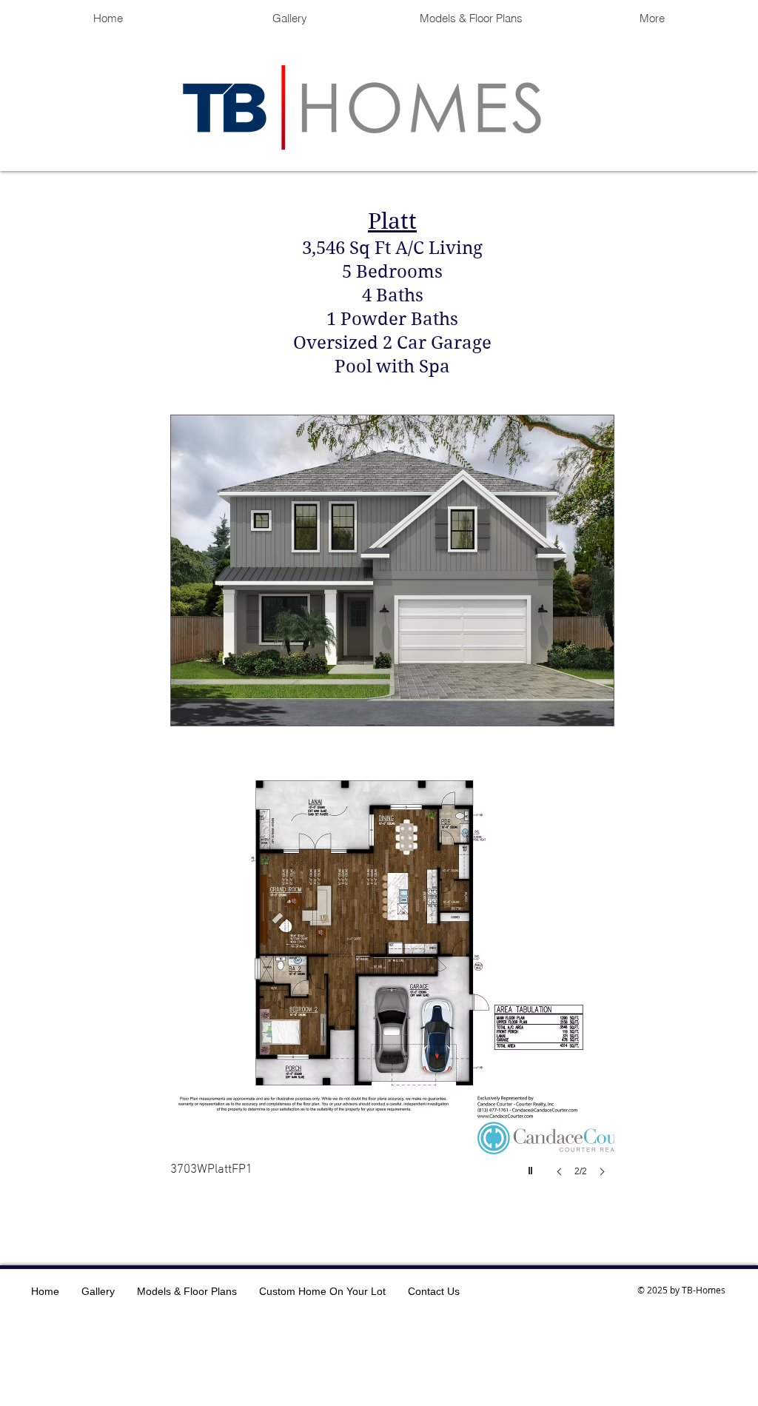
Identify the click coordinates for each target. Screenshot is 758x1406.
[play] (532, 1167)
